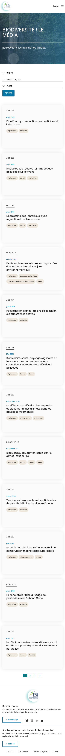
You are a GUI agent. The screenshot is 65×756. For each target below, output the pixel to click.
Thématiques (14, 79)
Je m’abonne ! (12, 719)
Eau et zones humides (28, 276)
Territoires (33, 178)
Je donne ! (10, 743)
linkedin (37, 720)
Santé (22, 178)
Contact (10, 751)
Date (9, 86)
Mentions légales (40, 751)
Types (10, 73)
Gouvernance (25, 418)
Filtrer (8, 93)
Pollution (23, 131)
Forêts (22, 374)
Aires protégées (26, 557)
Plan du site (23, 751)
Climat (22, 462)
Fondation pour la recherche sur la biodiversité (6, 6)
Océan (31, 462)
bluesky (27, 720)
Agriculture (12, 131)
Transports (38, 418)
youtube (42, 720)
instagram (32, 720)
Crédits (56, 751)
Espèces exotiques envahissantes (21, 281)
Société (32, 655)
